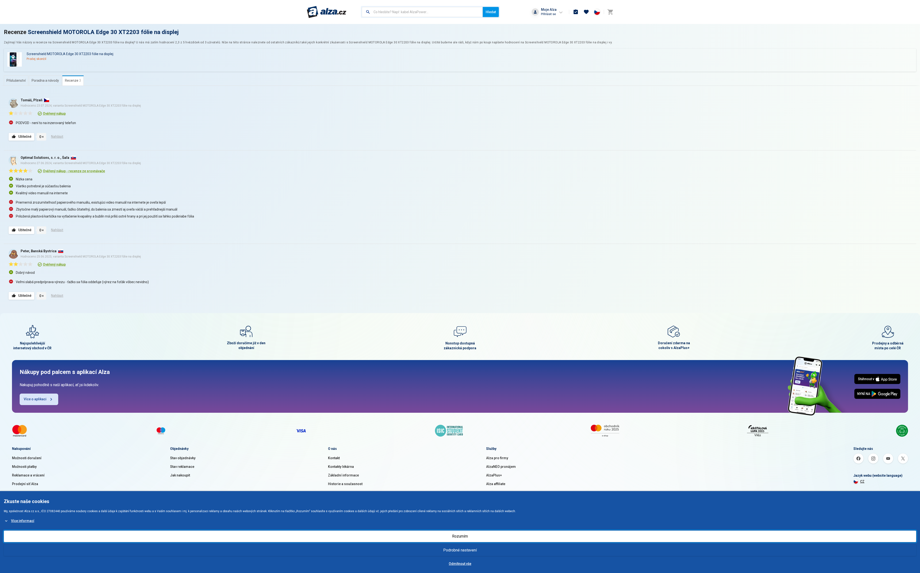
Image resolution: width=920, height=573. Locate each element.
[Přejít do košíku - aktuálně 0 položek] (610, 12)
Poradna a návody (45, 80)
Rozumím (460, 536)
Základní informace (343, 475)
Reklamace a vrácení (28, 475)
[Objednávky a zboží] (576, 12)
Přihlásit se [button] (548, 14)
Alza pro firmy (497, 458)
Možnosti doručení (26, 458)
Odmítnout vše (460, 564)
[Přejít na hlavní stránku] (326, 12)
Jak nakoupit (180, 475)
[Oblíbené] (586, 12)
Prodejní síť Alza (25, 484)
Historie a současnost (345, 484)
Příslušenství (16, 80)
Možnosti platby (24, 467)
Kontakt (334, 458)
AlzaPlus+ (494, 475)
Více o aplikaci (35, 399)
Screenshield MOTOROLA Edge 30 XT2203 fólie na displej (103, 32)
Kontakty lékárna (341, 467)
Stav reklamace (182, 467)
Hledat (491, 12)
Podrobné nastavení (460, 550)
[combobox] (422, 12)
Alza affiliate (495, 484)
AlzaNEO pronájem (501, 467)
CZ (862, 481)
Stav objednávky (183, 458)
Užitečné (24, 136)
